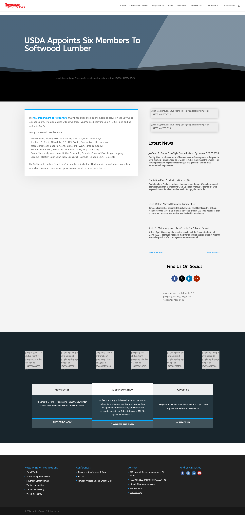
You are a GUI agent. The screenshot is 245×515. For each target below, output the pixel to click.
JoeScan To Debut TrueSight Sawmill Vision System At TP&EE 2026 (184, 153)
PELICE (81, 476)
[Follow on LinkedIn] (189, 278)
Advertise (181, 6)
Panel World (32, 472)
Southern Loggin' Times (38, 480)
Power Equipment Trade (38, 476)
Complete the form (122, 424)
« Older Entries (156, 252)
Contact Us (229, 6)
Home (123, 6)
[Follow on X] (182, 278)
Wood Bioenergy (34, 493)
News (170, 6)
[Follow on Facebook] (174, 278)
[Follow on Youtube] (197, 278)
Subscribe (213, 6)
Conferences (196, 6)
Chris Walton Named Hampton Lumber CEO (172, 204)
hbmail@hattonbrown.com (142, 484)
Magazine (156, 6)
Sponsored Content (138, 6)
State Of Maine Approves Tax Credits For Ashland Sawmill (179, 228)
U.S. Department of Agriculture (50, 118)
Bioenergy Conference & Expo (92, 472)
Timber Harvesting (35, 485)
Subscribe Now (62, 422)
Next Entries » (213, 252)
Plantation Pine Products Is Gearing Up (169, 180)
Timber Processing (35, 489)
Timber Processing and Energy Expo (95, 480)
